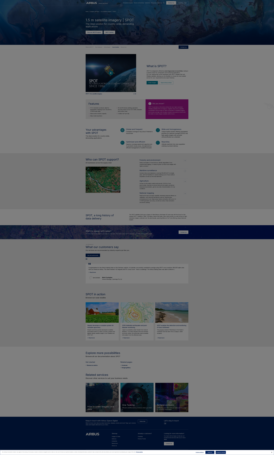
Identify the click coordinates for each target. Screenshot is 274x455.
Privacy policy (139, 452)
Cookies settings (200, 452)
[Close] (271, 452)
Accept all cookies (220, 452)
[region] (137, 452)
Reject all (210, 452)
